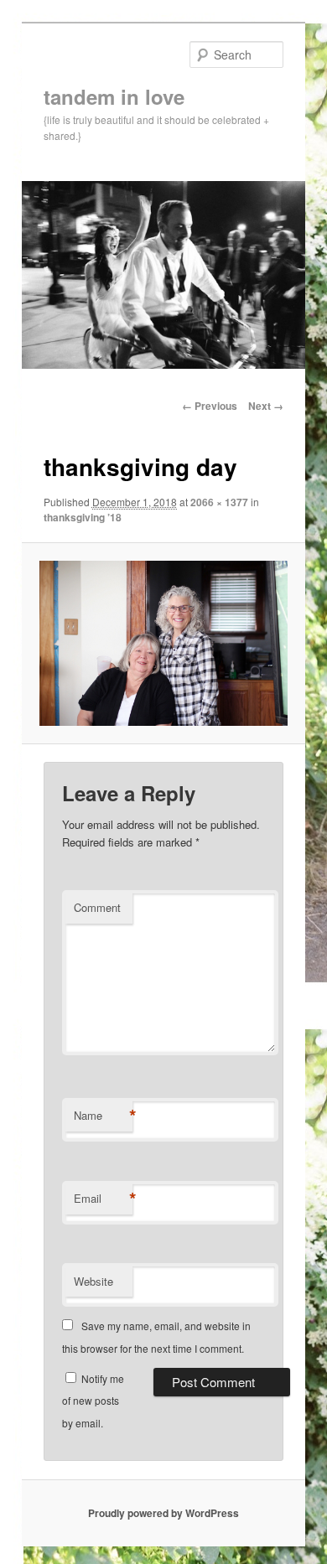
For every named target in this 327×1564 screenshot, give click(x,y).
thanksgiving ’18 (83, 517)
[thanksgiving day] (163, 643)
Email (103, 1198)
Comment (97, 907)
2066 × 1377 (219, 502)
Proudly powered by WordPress (163, 1512)
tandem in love (114, 96)
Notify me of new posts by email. (93, 1400)
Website (93, 1281)
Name (103, 1115)
